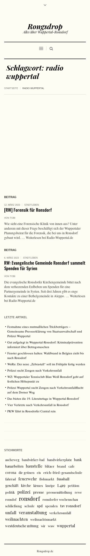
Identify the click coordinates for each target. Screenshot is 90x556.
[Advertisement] (45, 142)
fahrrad (10, 479)
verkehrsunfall (60, 513)
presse (38, 492)
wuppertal (66, 525)
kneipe (50, 486)
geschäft (11, 485)
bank (78, 459)
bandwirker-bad (33, 460)
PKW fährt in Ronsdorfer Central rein (31, 411)
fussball (63, 478)
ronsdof (10, 499)
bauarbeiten (14, 466)
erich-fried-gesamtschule (62, 472)
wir (43, 526)
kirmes (38, 486)
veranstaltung (33, 512)
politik (10, 492)
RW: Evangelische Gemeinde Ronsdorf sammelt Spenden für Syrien (44, 265)
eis (39, 473)
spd (40, 505)
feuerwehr (27, 478)
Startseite (11, 88)
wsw (51, 526)
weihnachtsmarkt (43, 519)
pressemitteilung (59, 492)
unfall (10, 512)
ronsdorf (29, 499)
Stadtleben (31, 205)
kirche (26, 485)
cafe (71, 466)
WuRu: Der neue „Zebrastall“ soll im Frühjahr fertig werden (46, 364)
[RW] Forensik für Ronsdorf (28, 209)
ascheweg (12, 460)
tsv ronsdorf (70, 505)
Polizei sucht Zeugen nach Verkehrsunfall (34, 370)
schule (29, 506)
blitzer (49, 466)
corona (10, 472)
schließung (13, 506)
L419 (61, 485)
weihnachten (16, 519)
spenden (51, 506)
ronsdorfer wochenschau (60, 499)
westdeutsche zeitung (22, 525)
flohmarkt (46, 479)
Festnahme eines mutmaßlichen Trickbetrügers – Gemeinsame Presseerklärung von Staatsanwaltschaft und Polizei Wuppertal (44, 331)
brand (61, 466)
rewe (78, 492)
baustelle (34, 466)
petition (73, 486)
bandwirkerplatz (59, 460)
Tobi (12, 218)
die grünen (26, 473)
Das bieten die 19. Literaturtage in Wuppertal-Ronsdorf (43, 398)
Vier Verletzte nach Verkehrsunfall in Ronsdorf (38, 405)
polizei (24, 492)
